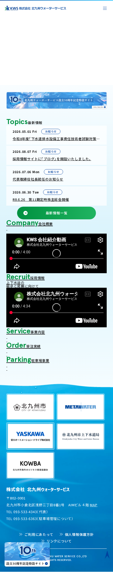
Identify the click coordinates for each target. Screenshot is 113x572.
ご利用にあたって (38, 534)
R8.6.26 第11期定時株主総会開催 (41, 199)
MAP (93, 504)
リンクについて (59, 540)
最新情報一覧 (57, 212)
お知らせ (50, 131)
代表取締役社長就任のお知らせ (38, 179)
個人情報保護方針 (79, 534)
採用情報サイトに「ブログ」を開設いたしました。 (52, 158)
